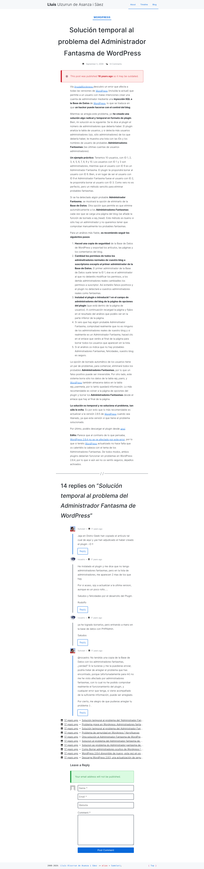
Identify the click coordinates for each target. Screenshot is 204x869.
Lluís (78, 866)
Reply (83, 551)
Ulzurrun (75, 4)
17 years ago (96, 529)
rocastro (81, 559)
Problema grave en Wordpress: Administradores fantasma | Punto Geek (113, 724)
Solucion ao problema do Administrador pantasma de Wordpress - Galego (113, 745)
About (133, 4)
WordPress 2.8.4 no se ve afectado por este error (97, 439)
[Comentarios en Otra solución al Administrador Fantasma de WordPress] (81, 464)
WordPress (102, 17)
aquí (122, 428)
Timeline (144, 4)
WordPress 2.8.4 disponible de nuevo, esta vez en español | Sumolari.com (113, 753)
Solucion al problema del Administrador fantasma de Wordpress (113, 741)
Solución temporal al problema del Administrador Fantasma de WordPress (102, 41)
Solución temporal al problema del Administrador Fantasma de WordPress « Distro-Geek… (113, 728)
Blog (155, 4)
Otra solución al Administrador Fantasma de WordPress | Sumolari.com (113, 736)
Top (152, 866)
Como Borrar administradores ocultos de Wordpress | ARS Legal (113, 749)
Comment (84, 812)
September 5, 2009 (94, 64)
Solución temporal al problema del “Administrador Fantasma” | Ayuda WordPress (113, 720)
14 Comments (116, 64)
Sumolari (81, 529)
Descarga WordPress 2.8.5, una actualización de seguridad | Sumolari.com (113, 757)
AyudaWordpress (84, 86)
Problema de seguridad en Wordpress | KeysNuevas (110, 732)
